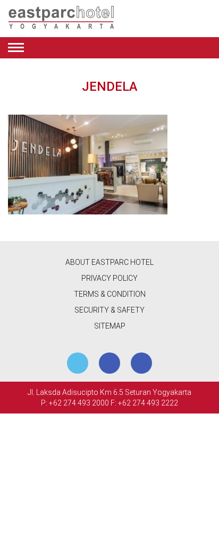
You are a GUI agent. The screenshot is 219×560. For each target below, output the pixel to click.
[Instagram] (141, 363)
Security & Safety (109, 310)
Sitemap (109, 326)
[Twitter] (77, 363)
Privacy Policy (109, 278)
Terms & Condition (110, 294)
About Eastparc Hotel (109, 262)
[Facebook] (109, 363)
